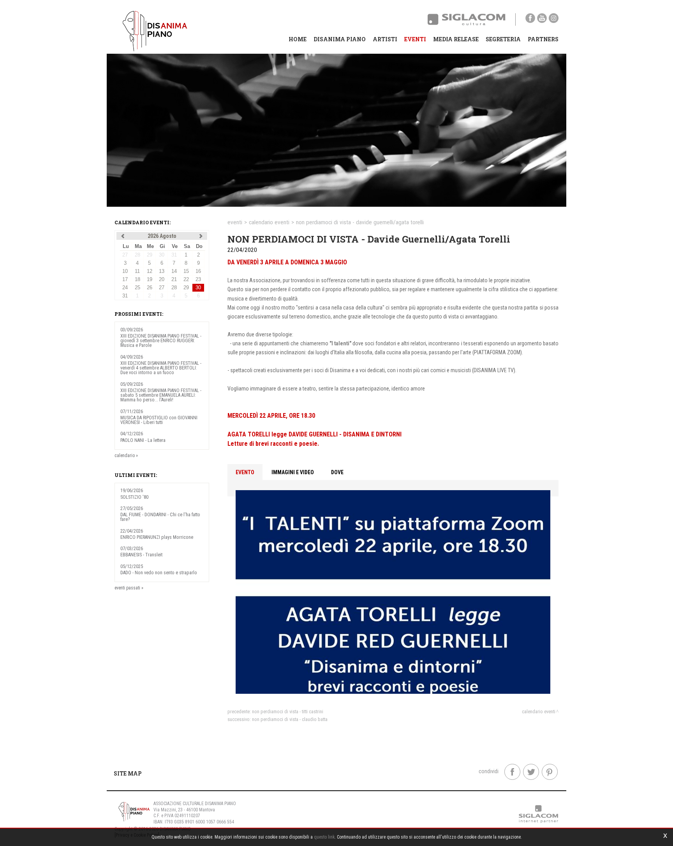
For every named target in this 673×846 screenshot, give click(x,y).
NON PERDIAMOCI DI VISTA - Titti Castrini (287, 711)
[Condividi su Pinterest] (550, 772)
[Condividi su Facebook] (512, 772)
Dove (337, 472)
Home (298, 39)
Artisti (385, 39)
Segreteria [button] (503, 39)
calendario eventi (269, 222)
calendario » (126, 455)
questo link (324, 837)
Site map (128, 773)
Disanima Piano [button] (340, 39)
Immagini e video (292, 472)
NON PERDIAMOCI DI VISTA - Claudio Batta (290, 719)
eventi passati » (129, 588)
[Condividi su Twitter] (531, 772)
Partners (543, 39)
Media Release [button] (456, 39)
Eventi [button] (415, 39)
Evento (245, 472)
